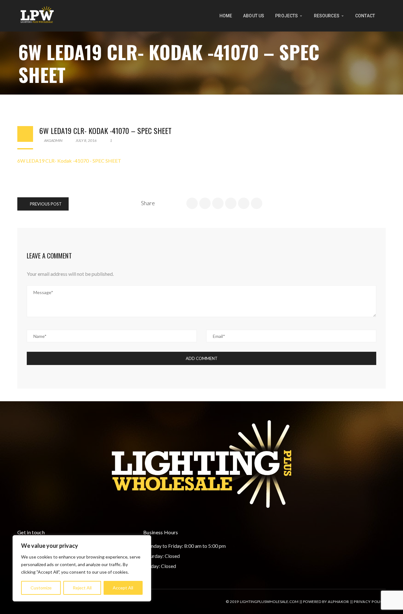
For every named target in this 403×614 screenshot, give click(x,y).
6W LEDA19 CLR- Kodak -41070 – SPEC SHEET (105, 130)
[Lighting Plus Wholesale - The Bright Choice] (37, 15)
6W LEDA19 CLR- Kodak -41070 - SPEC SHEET (69, 161)
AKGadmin (52, 140)
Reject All (82, 587)
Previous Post (45, 203)
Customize (41, 587)
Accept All (123, 587)
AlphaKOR (338, 601)
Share (148, 203)
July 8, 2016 (86, 140)
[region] (82, 568)
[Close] (144, 540)
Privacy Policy (370, 601)
